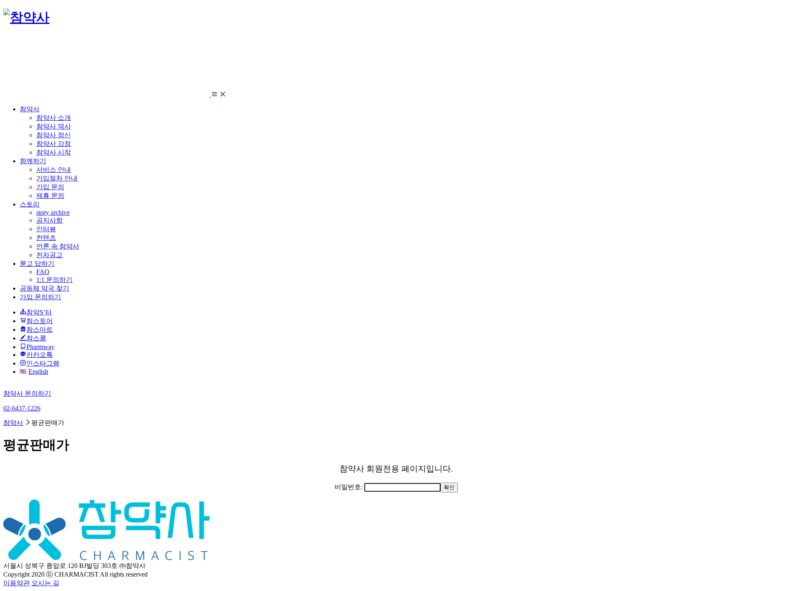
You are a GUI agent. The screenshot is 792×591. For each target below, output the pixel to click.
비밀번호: (349, 486)
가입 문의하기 (40, 296)
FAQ (43, 271)
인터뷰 (46, 228)
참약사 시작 (53, 152)
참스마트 (39, 329)
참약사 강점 (53, 143)
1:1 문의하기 (54, 279)
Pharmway (40, 346)
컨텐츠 (46, 237)
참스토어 (39, 320)
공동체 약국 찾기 (44, 288)
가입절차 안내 (57, 178)
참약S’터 (39, 312)
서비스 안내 (53, 169)
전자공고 (49, 254)
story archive (53, 212)
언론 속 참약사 (57, 246)
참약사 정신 (53, 134)
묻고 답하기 (37, 263)
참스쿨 (36, 338)
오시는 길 (45, 582)
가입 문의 (50, 186)
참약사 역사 (53, 126)
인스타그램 (42, 363)
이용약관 (16, 582)
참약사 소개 (53, 117)
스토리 (30, 204)
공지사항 (49, 220)
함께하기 (33, 160)
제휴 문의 (50, 195)
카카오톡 (39, 354)
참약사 (30, 109)
